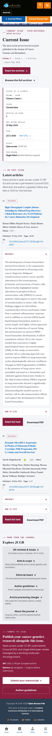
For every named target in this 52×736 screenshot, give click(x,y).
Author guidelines (26, 690)
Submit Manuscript (38, 18)
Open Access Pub (11, 23)
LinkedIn (40, 720)
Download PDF (35, 423)
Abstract (9, 254)
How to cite (11, 412)
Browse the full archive (20, 80)
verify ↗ (25, 135)
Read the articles (16, 70)
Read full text (13, 423)
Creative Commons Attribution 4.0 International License (25, 711)
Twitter (27, 720)
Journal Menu (14, 18)
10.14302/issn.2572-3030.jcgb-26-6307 (26, 243)
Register (6, 13)
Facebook (14, 720)
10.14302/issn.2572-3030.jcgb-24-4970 (26, 488)
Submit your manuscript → (26, 680)
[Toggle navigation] (47, 5)
